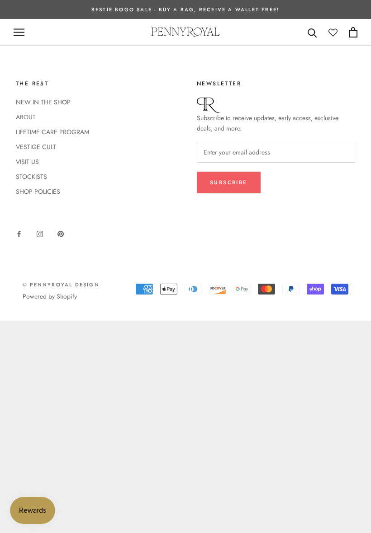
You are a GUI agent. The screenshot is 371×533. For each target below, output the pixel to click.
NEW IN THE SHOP (43, 102)
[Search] (312, 32)
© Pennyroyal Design (61, 284)
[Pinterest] (60, 233)
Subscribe (228, 182)
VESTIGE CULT (36, 146)
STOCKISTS (31, 176)
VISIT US (27, 161)
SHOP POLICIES (38, 191)
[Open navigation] (19, 32)
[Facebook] (19, 233)
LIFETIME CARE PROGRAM (52, 131)
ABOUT (26, 117)
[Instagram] (40, 233)
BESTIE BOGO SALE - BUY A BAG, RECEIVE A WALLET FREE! (185, 9)
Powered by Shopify (50, 296)
